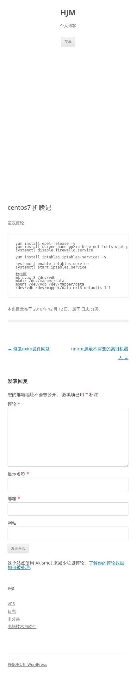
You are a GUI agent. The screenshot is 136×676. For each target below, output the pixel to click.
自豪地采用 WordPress (27, 664)
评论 (14, 404)
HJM (68, 12)
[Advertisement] (68, 117)
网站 (12, 523)
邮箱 (14, 498)
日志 (85, 309)
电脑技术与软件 (22, 626)
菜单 (68, 41)
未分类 (14, 619)
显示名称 (18, 474)
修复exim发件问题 (29, 349)
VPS (11, 604)
